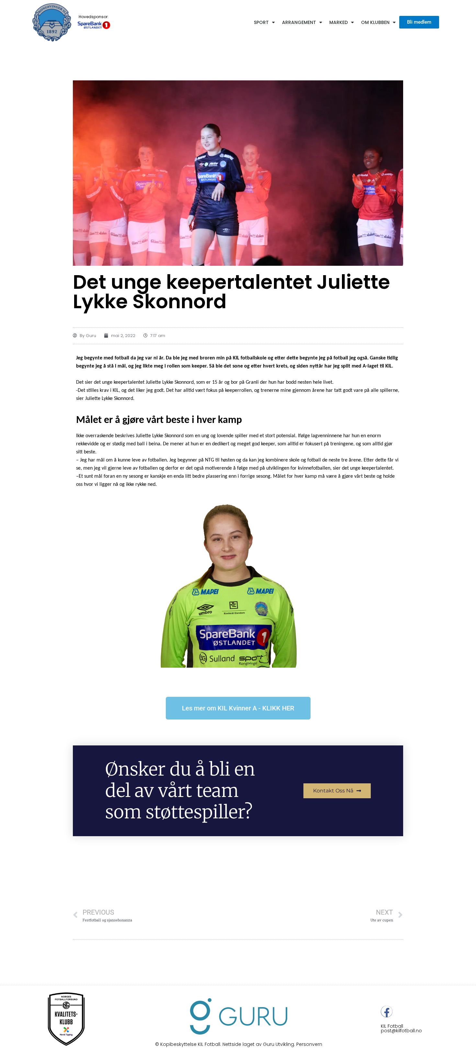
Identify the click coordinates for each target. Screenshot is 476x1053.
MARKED (338, 22)
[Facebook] (386, 1011)
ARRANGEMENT (299, 22)
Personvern (309, 1044)
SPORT (261, 22)
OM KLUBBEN (375, 22)
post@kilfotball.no (401, 1030)
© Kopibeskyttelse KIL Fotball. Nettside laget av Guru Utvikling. (225, 1044)
